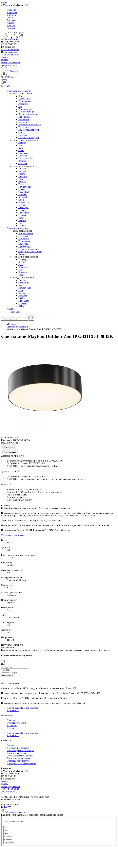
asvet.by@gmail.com (10, 62)
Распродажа (15, 312)
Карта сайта (13, 710)
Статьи (10, 728)
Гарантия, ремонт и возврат (20, 750)
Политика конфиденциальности (22, 708)
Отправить (7, 676)
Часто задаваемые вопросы (20, 755)
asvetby (4, 57)
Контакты (12, 28)
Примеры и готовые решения (21, 763)
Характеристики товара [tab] (12, 535)
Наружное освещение (17, 228)
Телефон (5, 670)
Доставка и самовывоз (18, 748)
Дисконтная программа (18, 758)
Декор (10, 308)
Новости (11, 25)
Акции (10, 23)
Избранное (12, 71)
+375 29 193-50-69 (10, 49)
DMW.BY (6, 807)
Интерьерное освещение (19, 91)
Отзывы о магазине (16, 723)
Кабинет (11, 77)
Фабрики (11, 15)
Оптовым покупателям (18, 761)
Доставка (11, 20)
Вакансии (12, 725)
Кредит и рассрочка (16, 753)
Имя (3, 664)
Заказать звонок (9, 65)
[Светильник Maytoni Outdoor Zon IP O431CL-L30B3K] (44, 435)
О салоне (11, 10)
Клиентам (12, 12)
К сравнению (11, 452)
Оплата (10, 17)
